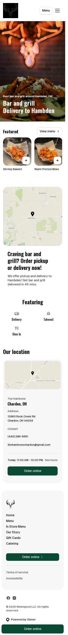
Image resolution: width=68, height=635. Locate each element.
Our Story (13, 532)
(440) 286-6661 (18, 437)
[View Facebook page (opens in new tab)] (8, 598)
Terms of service (17, 572)
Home (10, 515)
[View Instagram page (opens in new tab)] (14, 598)
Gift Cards (13, 538)
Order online (32, 471)
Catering (12, 544)
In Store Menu (16, 527)
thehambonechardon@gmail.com (29, 445)
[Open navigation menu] (57, 10)
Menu (46, 10)
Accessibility (14, 578)
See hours (51, 460)
